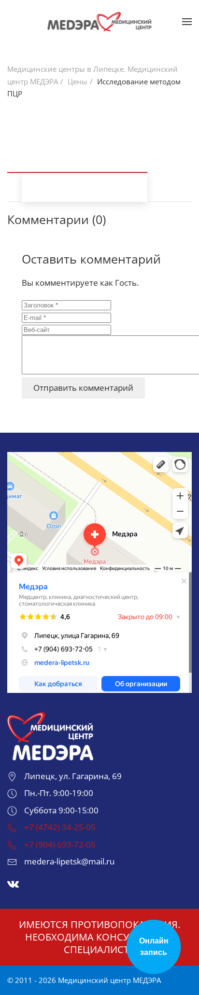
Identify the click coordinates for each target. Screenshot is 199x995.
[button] (187, 21)
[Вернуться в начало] (100, 21)
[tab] (77, 170)
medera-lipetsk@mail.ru (69, 861)
